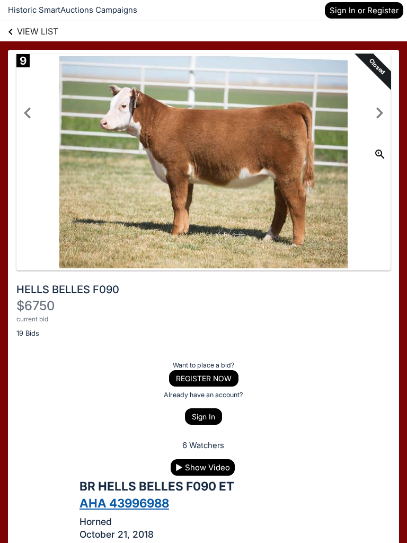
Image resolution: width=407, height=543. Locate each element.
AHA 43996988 (124, 503)
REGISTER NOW (204, 378)
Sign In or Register (364, 10)
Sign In (203, 416)
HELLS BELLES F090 (67, 289)
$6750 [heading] (35, 305)
